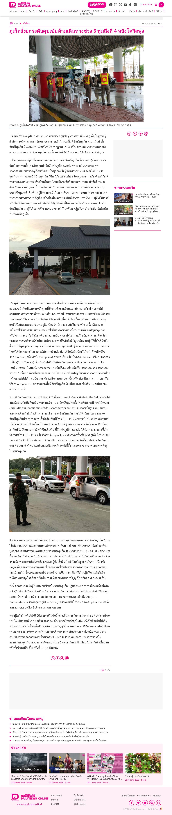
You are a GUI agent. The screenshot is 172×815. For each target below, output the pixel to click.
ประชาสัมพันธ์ (145, 11)
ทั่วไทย (26, 23)
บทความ (110, 11)
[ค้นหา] (161, 4)
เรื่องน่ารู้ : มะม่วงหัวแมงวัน (137, 776)
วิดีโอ (159, 11)
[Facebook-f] (131, 802)
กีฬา (41, 11)
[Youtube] (145, 802)
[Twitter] (62, 658)
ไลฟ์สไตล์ (73, 11)
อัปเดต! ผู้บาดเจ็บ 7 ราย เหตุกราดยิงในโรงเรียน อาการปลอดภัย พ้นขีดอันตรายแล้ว (50, 736)
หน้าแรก (12, 11)
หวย (62, 11)
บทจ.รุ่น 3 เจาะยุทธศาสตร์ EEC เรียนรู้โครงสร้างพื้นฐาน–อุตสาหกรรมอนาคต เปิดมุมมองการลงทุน (58, 728)
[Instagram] (158, 802)
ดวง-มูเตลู (51, 11)
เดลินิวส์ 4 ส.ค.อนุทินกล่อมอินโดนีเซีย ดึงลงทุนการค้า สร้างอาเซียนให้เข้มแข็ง (48, 724)
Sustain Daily (126, 11)
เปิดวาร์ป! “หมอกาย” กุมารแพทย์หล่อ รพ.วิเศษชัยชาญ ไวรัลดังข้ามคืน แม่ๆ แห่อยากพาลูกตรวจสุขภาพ (60, 732)
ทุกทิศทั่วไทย (86, 14)
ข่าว (23, 11)
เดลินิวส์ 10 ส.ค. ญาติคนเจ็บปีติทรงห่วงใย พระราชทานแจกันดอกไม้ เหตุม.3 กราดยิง (103, 779)
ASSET (85, 11)
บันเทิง (31, 11)
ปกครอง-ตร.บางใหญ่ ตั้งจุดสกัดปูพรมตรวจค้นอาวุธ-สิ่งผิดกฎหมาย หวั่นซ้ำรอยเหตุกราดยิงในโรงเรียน (59, 740)
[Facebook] (57, 658)
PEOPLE (98, 11)
